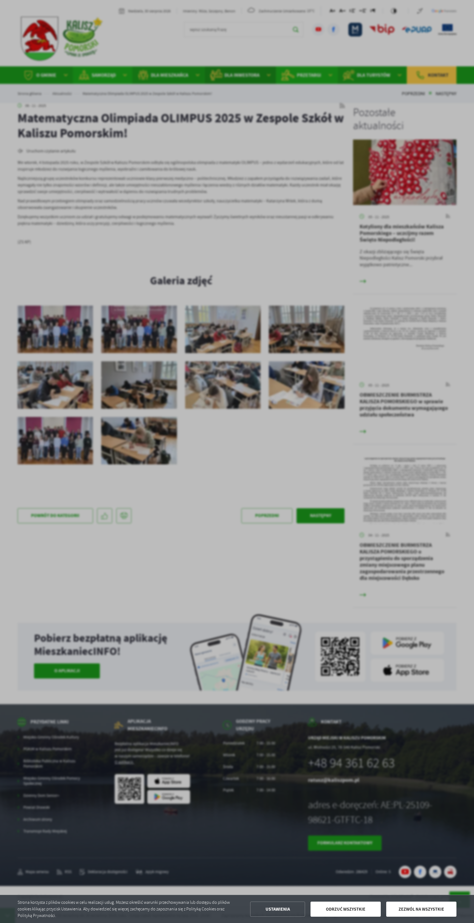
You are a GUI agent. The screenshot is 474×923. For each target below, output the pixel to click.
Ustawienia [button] (278, 909)
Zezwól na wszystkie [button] (421, 909)
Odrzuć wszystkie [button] (345, 909)
